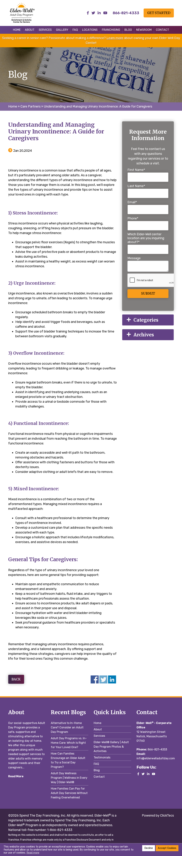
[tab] (148, 320)
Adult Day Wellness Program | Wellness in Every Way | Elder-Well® (69, 778)
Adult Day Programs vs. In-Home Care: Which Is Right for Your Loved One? (69, 743)
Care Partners (30, 106)
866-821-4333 (157, 749)
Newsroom (144, 29)
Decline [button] (148, 848)
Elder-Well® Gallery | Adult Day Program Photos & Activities (111, 746)
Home (17, 29)
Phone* (132, 218)
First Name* (136, 170)
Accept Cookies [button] (167, 848)
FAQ (75, 29)
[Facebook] (88, 13)
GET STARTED (158, 13)
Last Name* (136, 186)
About (29, 29)
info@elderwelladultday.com (155, 758)
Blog (128, 29)
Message (134, 258)
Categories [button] (145, 320)
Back (16, 679)
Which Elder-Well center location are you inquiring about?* (145, 238)
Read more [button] (32, 852)
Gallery (62, 29)
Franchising (111, 29)
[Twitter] (93, 13)
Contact (162, 29)
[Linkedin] (99, 13)
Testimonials (102, 757)
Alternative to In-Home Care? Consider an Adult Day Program (67, 727)
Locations (90, 29)
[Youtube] (105, 13)
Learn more (114, 38)
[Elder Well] (27, 13)
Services (45, 29)
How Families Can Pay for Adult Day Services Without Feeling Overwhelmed (69, 793)
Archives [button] (143, 335)
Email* (132, 202)
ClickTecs (166, 815)
